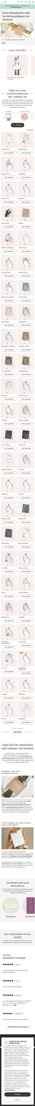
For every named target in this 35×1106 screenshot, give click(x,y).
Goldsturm (4, 494)
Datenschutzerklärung (9, 1090)
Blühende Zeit (5, 617)
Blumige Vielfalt (5, 519)
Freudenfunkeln (23, 371)
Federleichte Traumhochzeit (5, 642)
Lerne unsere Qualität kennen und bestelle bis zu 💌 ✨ (17, 6)
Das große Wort (5, 174)
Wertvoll (3, 719)
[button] (25, 2)
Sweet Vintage (5, 445)
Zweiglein (4, 694)
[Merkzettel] (22, 2)
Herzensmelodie (23, 543)
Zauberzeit (21, 198)
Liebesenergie (5, 223)
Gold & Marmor (23, 395)
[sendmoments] (5, 2)
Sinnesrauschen (23, 272)
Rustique (21, 223)
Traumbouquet (22, 149)
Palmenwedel (22, 519)
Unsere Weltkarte (6, 371)
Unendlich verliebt (23, 346)
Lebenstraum (5, 543)
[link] (9, 140)
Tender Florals (5, 149)
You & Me (21, 494)
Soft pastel (4, 395)
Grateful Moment (23, 592)
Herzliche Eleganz (6, 469)
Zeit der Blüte (22, 642)
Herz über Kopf (5, 272)
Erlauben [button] (17, 1094)
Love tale (3, 668)
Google (28, 1075)
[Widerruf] (33, 2)
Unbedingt (21, 617)
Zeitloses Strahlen (23, 420)
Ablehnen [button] (17, 1100)
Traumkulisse (22, 322)
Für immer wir (5, 198)
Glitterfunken (5, 322)
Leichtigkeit (21, 719)
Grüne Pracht (22, 248)
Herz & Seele (22, 445)
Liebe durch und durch (7, 297)
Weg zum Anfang (23, 568)
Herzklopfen (22, 174)
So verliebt (4, 568)
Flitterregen (21, 694)
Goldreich (4, 420)
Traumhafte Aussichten (8, 346)
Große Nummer (22, 297)
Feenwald (21, 469)
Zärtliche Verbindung (7, 248)
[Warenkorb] (29, 2)
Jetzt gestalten (9, 153)
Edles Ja (3, 592)
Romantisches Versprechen (22, 668)
